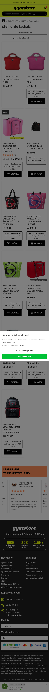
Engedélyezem (24, 356)
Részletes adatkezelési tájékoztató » (15, 345)
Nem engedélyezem (24, 350)
